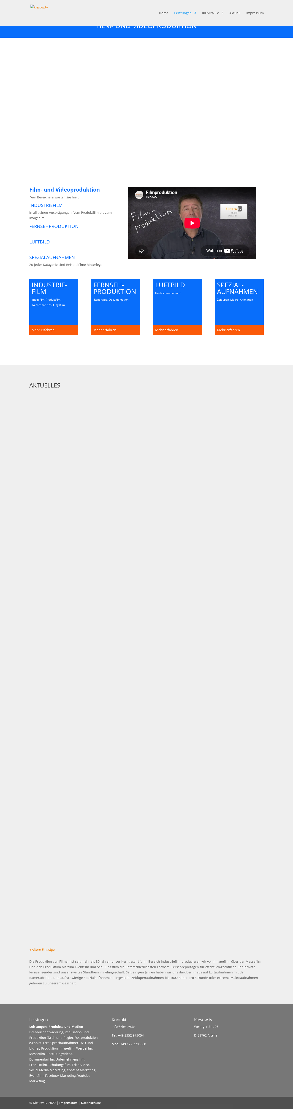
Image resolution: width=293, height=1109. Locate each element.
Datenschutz (91, 1103)
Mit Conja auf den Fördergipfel (68, 469)
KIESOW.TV (210, 13)
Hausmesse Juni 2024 (55, 523)
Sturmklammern (52, 852)
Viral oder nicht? (53, 633)
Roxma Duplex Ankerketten (63, 797)
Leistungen (183, 13)
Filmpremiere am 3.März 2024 (64, 578)
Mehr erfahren (43, 330)
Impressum (255, 13)
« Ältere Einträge (42, 949)
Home (163, 13)
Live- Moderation (52, 411)
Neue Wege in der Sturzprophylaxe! (72, 906)
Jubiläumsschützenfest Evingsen (70, 688)
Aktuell (234, 13)
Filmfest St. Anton (54, 742)
